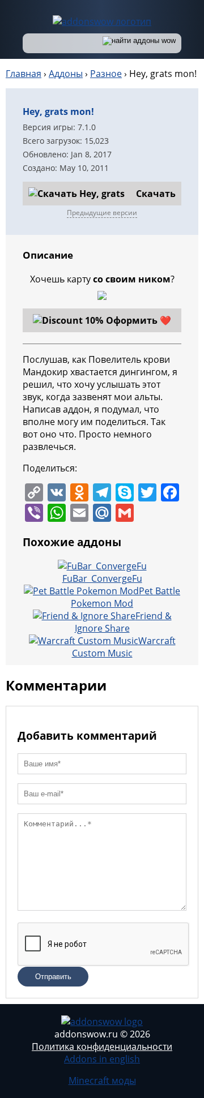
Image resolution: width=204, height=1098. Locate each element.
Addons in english (102, 1059)
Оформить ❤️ (138, 320)
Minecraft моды (102, 1080)
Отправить (53, 976)
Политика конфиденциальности (102, 1046)
